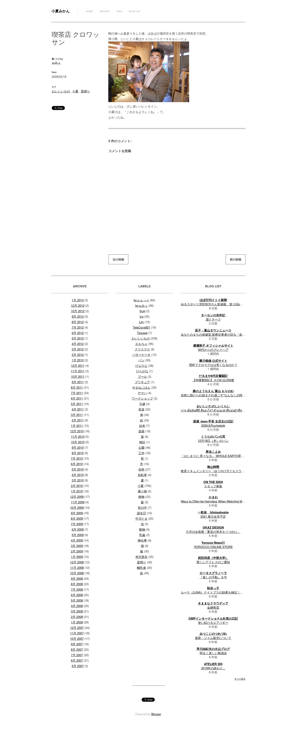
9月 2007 (77, 644)
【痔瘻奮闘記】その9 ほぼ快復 (213, 380)
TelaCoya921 (141, 327)
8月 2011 (77, 387)
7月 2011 (77, 393)
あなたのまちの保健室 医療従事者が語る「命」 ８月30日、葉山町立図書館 (232, 334)
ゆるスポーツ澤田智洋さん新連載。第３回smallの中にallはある (223, 304)
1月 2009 (77, 556)
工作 (141, 453)
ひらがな (142, 371)
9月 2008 (77, 578)
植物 (141, 496)
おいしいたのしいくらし (213, 406)
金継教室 (213, 607)
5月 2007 (78, 666)
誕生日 (141, 513)
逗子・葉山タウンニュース (213, 330)
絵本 (142, 425)
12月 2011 (77, 365)
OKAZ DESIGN (213, 527)
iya (141, 316)
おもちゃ (141, 344)
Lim (141, 322)
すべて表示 (239, 678)
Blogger (156, 714)
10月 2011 (77, 376)
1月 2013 (78, 300)
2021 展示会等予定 (213, 516)
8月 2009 (77, 518)
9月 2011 (78, 382)
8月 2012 (78, 322)
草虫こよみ (213, 451)
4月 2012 (78, 344)
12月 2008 (77, 562)
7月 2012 (78, 327)
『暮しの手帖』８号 (213, 577)
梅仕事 (142, 540)
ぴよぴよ (141, 365)
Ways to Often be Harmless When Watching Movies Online (220, 501)
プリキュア (142, 382)
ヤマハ (142, 393)
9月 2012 (78, 316)
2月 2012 (78, 354)
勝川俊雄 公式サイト (213, 360)
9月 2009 (77, 513)
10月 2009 (77, 507)
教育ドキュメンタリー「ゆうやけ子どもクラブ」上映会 (219, 471)
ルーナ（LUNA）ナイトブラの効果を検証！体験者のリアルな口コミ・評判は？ (235, 592)
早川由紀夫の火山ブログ (213, 648)
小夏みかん (61, 11)
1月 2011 (77, 425)
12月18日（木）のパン (213, 440)
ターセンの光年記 (213, 315)
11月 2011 (77, 371)
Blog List (134, 11)
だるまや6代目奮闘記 (213, 375)
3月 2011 (77, 415)
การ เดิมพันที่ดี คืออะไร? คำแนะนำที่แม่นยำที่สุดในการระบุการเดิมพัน (226, 410)
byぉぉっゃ (141, 300)
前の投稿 (235, 259)
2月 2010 (77, 486)
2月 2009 (77, 551)
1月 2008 (77, 622)
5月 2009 (78, 535)
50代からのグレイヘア (213, 349)
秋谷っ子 (213, 588)
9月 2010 (78, 447)
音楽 (141, 409)
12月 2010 (77, 431)
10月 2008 (77, 573)
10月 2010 (77, 442)
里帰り (85, 91)
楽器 (141, 431)
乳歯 (142, 535)
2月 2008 (77, 617)
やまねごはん (141, 387)
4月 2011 (78, 409)
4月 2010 (78, 475)
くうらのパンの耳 (213, 436)
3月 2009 (77, 546)
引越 (142, 404)
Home (89, 11)
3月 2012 (78, 349)
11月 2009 (77, 502)
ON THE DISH (213, 482)
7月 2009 (77, 524)
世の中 (142, 507)
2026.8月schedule (213, 425)
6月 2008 (77, 595)
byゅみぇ (141, 305)
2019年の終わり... (213, 668)
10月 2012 (77, 311)
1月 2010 (77, 491)
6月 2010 (77, 464)
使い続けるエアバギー (213, 622)
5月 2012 (78, 338)
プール (142, 376)
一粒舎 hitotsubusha (213, 512)
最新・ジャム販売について (213, 638)
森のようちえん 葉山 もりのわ (213, 391)
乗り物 (142, 491)
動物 (142, 529)
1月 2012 (78, 360)
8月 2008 (77, 584)
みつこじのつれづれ (213, 633)
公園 (141, 447)
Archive (104, 11)
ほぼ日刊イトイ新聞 (213, 300)
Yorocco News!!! (213, 542)
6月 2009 (78, 529)
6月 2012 (78, 333)
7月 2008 (77, 589)
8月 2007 (77, 649)
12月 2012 (77, 305)
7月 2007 (77, 655)
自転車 (142, 475)
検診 (142, 442)
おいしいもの (61, 91)
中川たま (141, 518)
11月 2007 (77, 633)
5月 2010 (78, 469)
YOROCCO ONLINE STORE (213, 547)
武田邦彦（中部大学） (213, 557)
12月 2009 (77, 496)
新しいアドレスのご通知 (213, 562)
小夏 (75, 91)
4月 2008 (77, 606)
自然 (141, 469)
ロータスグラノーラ (213, 573)
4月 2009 (77, 540)
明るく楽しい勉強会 (213, 653)
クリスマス (142, 349)
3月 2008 (77, 611)
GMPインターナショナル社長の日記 (213, 618)
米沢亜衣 (141, 556)
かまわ (213, 497)
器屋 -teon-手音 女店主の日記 (213, 421)
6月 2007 (77, 660)
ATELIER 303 (213, 664)
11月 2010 (77, 436)
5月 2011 (77, 404)
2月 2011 (78, 420)
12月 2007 (77, 627)
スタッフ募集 (213, 486)
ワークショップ (142, 398)
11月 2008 (77, 567)
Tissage (142, 333)
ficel (142, 311)
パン (141, 360)
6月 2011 (77, 398)
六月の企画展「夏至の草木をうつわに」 (213, 531)
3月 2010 (78, 480)
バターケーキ (141, 354)
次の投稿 (118, 259)
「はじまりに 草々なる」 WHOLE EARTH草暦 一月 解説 (219, 456)
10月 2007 (77, 638)
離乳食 (141, 567)
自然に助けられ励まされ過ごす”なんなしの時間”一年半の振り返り (226, 395)
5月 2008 (77, 600)
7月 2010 (77, 458)
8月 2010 (78, 453)
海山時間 (213, 466)
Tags (119, 11)
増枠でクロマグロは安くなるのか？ (213, 365)
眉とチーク (213, 319)
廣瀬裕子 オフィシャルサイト (213, 345)
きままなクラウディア (213, 603)
